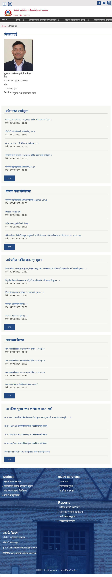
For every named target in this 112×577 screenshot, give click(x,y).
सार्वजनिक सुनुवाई (67, 516)
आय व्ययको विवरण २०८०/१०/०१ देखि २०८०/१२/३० (25, 349)
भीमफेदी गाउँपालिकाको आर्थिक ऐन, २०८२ (20, 167)
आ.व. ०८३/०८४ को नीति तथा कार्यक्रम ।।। (22, 143)
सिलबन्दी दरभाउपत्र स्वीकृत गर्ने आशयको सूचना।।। (24, 292)
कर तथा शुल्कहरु (12, 495)
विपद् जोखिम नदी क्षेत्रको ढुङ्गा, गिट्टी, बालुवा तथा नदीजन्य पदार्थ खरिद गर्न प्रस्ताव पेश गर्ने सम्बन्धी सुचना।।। (46, 268)
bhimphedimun (23, 553)
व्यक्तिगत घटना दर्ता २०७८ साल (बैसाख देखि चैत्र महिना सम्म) (27, 452)
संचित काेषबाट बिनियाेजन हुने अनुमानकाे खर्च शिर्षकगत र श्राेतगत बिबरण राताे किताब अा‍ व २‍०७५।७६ (43, 235)
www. (13, 553)
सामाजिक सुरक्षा (66, 486)
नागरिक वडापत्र (67, 490)
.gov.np (33, 553)
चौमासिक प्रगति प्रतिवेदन (71, 512)
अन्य (9, 178)
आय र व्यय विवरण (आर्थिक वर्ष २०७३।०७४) (21, 384)
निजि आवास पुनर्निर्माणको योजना (16, 223)
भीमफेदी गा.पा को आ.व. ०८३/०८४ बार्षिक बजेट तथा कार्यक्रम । (28, 120)
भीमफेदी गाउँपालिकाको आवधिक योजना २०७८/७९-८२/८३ (26, 200)
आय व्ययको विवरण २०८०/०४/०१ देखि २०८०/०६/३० (25, 372)
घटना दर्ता (64, 481)
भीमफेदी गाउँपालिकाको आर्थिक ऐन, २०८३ (20, 131)
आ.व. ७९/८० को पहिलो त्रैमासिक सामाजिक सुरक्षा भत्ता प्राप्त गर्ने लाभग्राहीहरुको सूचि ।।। (37, 417)
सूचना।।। (14, 20)
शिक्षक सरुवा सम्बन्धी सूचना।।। (72, 20)
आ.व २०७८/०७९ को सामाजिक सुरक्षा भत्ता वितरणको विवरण (25, 426)
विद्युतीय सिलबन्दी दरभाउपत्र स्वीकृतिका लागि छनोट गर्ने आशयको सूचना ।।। (33, 280)
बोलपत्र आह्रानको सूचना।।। (16, 304)
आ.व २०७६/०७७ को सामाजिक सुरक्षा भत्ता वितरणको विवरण (25, 443)
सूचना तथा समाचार (12, 481)
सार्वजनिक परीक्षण (67, 521)
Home (4, 26)
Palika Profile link (13, 212)
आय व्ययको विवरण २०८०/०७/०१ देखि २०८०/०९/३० (25, 360)
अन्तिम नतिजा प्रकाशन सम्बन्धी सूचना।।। (39, 20)
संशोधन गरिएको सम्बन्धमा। (98, 20)
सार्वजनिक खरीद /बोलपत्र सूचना (18, 486)
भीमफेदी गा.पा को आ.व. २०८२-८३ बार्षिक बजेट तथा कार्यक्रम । (28, 155)
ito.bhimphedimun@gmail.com (22, 547)
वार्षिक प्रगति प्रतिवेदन (70, 507)
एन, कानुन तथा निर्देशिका (15, 490)
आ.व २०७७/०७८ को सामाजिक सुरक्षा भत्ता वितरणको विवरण (25, 434)
